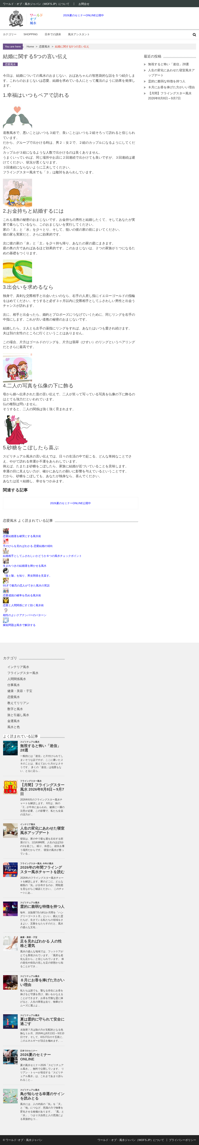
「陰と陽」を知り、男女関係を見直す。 (27, 575)
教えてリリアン (18, 703)
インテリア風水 (18, 667)
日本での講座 (53, 34)
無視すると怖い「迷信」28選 (168, 64)
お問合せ (84, 4)
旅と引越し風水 (18, 715)
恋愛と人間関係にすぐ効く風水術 (23, 605)
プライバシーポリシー (182, 1140)
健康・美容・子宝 (19, 691)
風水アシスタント (79, 34)
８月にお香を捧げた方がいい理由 (171, 87)
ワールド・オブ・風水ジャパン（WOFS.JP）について (36, 4)
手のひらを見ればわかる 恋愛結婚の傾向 (28, 546)
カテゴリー (10, 34)
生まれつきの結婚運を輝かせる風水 (24, 565)
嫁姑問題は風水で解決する (19, 625)
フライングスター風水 (22, 673)
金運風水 (13, 721)
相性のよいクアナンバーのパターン (24, 615)
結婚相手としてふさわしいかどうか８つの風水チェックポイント (42, 555)
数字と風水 (15, 709)
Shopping (31, 34)
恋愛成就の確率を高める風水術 (22, 595)
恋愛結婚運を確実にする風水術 (22, 536)
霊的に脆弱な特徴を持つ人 (166, 81)
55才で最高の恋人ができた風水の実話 (26, 585)
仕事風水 (13, 685)
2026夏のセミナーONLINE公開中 (83, 15)
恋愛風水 (44, 46)
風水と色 (13, 727)
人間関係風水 (16, 679)
